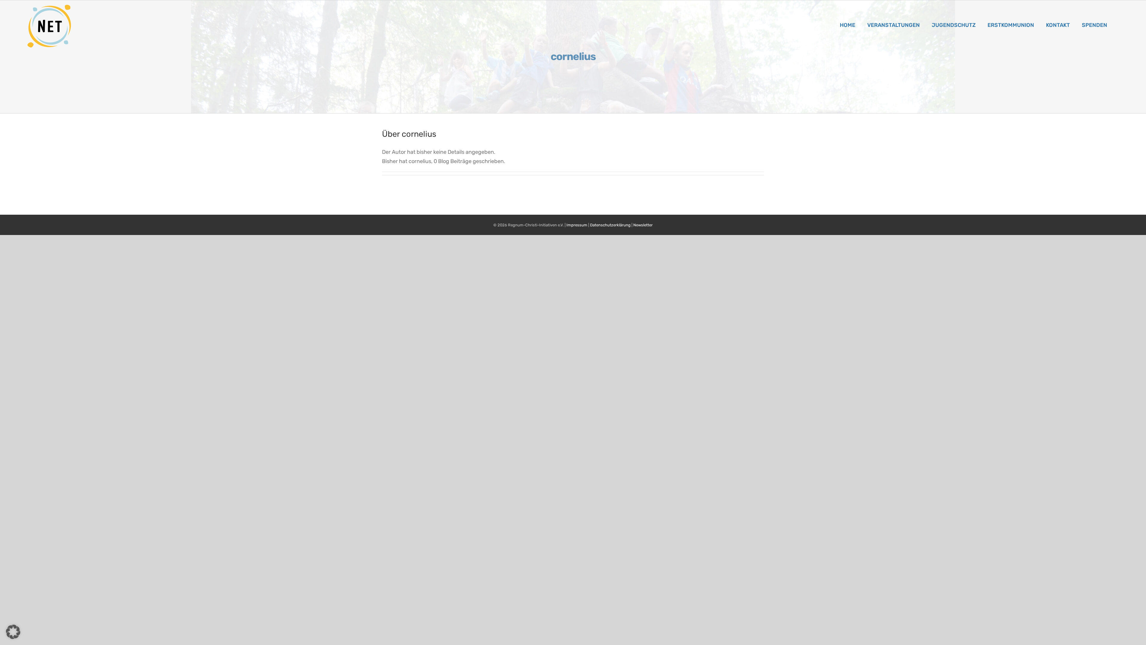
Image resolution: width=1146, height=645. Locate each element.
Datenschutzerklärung (610, 225)
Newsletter (643, 225)
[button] (13, 632)
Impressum (576, 225)
